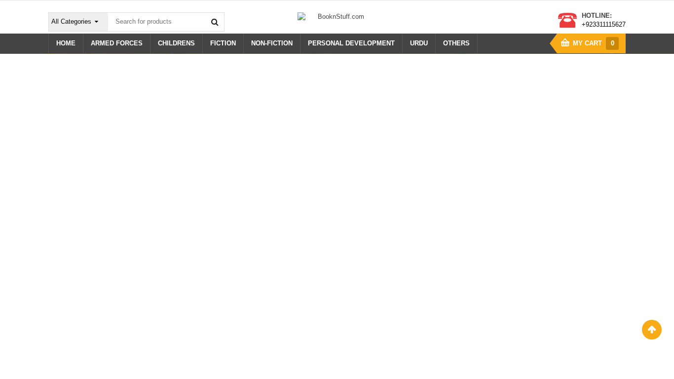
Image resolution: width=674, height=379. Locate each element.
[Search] (214, 21)
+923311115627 (604, 24)
